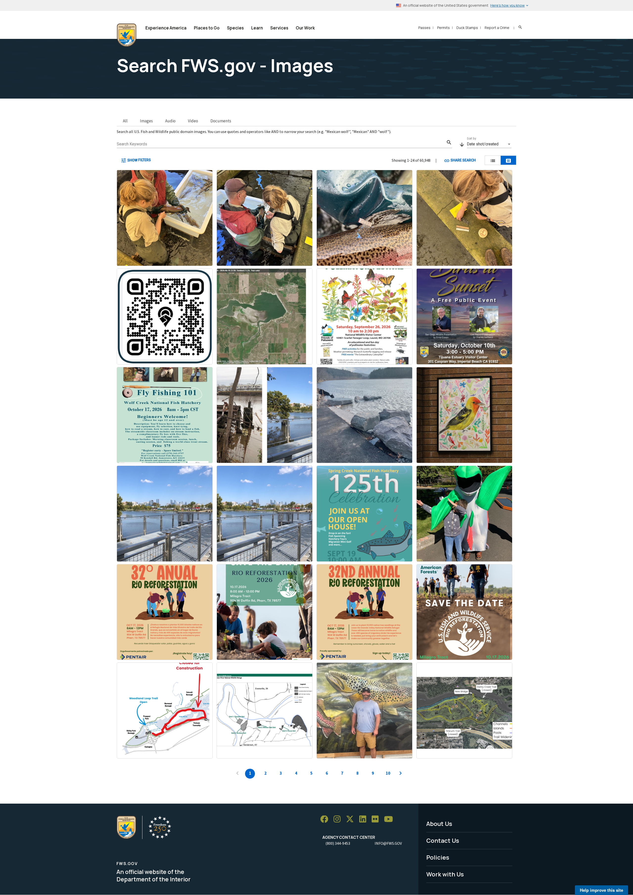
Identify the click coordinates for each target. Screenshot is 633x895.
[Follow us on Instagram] (339, 819)
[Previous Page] (237, 774)
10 (388, 773)
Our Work (305, 28)
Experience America (165, 28)
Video (193, 121)
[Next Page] (401, 774)
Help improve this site (601, 890)
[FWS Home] (126, 35)
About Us (439, 823)
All (125, 121)
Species (235, 28)
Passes (424, 27)
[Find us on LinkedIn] (364, 819)
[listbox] (489, 144)
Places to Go (207, 28)
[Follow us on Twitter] (351, 819)
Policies (437, 857)
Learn (257, 28)
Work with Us (445, 874)
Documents (220, 121)
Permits (443, 27)
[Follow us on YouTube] (390, 819)
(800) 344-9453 (337, 843)
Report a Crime (497, 27)
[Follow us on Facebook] (326, 819)
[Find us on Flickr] (377, 819)
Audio (170, 121)
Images (146, 121)
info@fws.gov (388, 843)
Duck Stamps (467, 27)
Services (279, 28)
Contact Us (442, 840)
